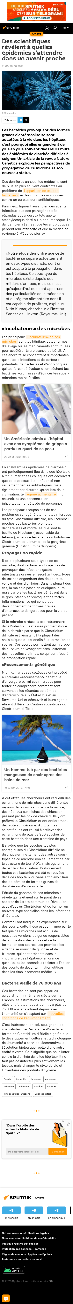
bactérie (38, 1086)
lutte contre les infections (17, 1093)
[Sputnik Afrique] (11, 29)
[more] (66, 456)
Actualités (21, 1079)
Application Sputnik (40, 1254)
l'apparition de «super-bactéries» (30, 192)
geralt (12, 112)
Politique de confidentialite (39, 1238)
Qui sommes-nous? (14, 1233)
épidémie (35, 1079)
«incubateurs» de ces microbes (31, 339)
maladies (51, 1086)
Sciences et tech (43, 1093)
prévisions (23, 1086)
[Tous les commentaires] (6, 1298)
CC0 (4, 112)
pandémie (50, 1079)
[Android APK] (14, 1270)
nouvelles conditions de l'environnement (33, 1015)
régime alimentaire (41, 494)
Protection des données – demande (24, 1249)
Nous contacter (11, 1238)
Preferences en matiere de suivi (22, 1259)
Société (7, 1079)
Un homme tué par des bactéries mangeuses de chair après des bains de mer (35, 774)
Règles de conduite (14, 1254)
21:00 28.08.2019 (12, 66)
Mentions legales (38, 1233)
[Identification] (47, 27)
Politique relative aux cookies (20, 1243)
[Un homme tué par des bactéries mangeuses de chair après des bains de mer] (36, 740)
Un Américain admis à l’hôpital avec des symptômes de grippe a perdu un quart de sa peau (35, 443)
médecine (9, 1086)
